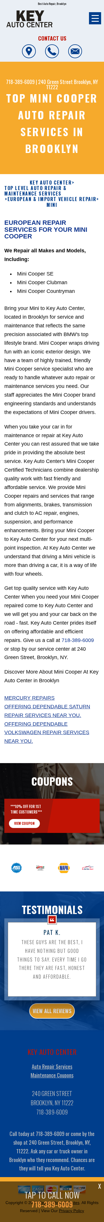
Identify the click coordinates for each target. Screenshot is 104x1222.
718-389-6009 (20, 81)
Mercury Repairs (29, 698)
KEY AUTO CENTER (51, 182)
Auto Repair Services (52, 1066)
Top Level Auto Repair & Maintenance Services (35, 190)
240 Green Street (55, 81)
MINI (52, 205)
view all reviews (52, 1011)
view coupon (24, 823)
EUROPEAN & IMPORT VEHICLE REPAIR (52, 199)
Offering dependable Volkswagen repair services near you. (46, 732)
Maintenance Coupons (52, 1075)
